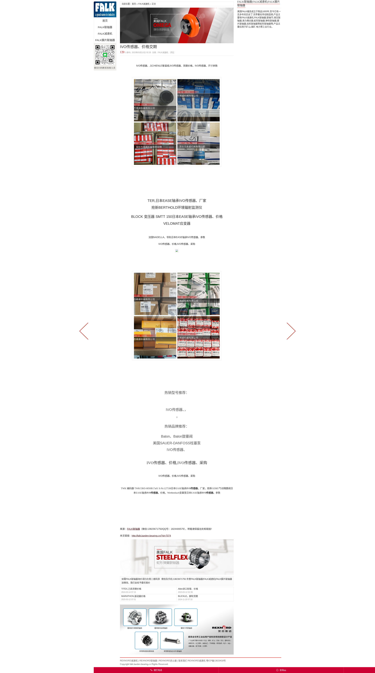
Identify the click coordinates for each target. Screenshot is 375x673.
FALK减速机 (105, 33)
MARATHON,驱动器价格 (133, 596)
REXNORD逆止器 (168, 660)
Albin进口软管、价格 (188, 589)
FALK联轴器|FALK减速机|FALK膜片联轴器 (105, 9)
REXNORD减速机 (129, 660)
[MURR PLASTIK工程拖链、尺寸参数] (84, 330)
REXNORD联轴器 (148, 660)
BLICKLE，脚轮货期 (188, 596)
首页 (105, 20)
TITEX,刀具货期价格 (131, 589)
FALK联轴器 (105, 27)
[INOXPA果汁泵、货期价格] (291, 330)
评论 (172, 52)
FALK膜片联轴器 (105, 40)
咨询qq (281, 670)
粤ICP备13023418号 (216, 660)
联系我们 (182, 660)
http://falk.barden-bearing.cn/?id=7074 (151, 535)
